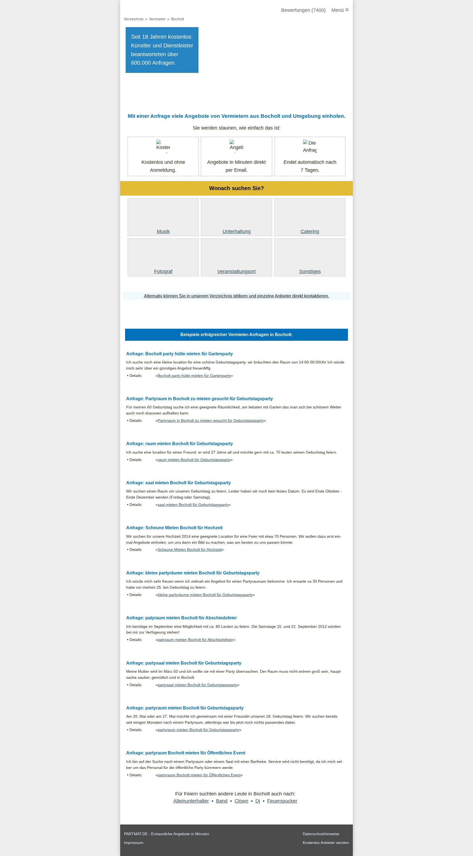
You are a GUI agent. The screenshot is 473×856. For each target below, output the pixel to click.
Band (221, 801)
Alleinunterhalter (191, 801)
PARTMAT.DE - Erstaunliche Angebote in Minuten (166, 834)
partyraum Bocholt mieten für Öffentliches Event (199, 775)
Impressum (133, 842)
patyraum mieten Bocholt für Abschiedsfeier (195, 640)
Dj (257, 801)
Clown (241, 801)
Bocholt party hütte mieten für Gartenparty (194, 376)
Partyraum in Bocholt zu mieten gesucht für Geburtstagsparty (211, 421)
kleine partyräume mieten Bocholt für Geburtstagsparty (205, 595)
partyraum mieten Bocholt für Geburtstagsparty (198, 730)
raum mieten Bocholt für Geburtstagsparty (194, 460)
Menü (340, 9)
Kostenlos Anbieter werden (326, 842)
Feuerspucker (282, 801)
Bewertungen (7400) (303, 10)
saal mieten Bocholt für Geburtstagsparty (193, 505)
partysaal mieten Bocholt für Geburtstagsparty (197, 685)
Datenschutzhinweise (321, 834)
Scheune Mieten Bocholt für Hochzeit (190, 550)
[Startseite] (153, 10)
